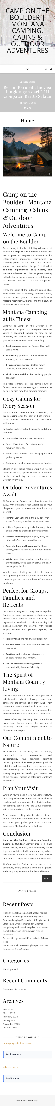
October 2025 (10, 1027)
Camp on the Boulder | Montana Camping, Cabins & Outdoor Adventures (27, 30)
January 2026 (9, 1020)
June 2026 (8, 1009)
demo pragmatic (11, 1043)
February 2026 (10, 1016)
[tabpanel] (27, 92)
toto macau (26, 1043)
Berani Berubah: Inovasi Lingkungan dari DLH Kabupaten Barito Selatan (27, 92)
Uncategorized (27, 82)
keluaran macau (10, 1066)
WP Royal (34, 1100)
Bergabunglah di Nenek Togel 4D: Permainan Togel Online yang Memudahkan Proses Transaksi (25, 931)
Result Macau (13, 1078)
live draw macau (14, 1054)
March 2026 (9, 1013)
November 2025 (11, 1023)
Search (47, 878)
